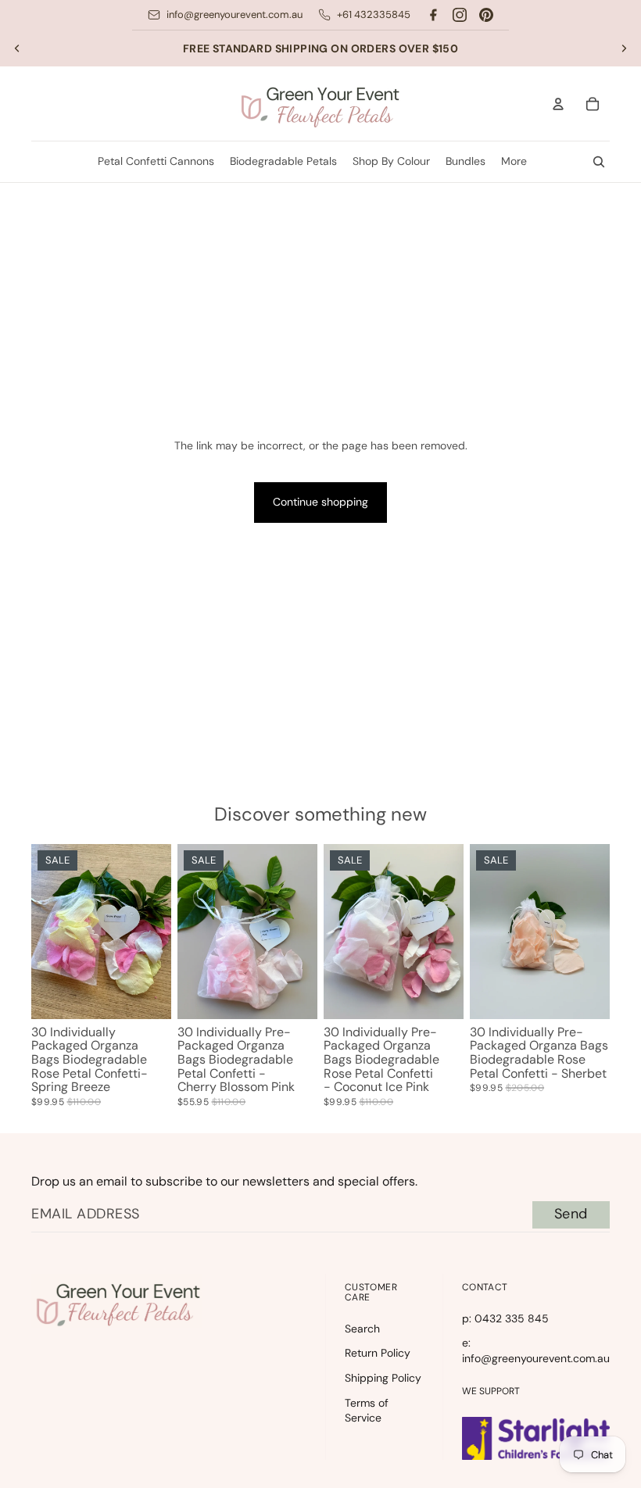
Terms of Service (367, 1410)
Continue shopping (320, 502)
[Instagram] (460, 15)
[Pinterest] (486, 15)
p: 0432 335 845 (505, 1318)
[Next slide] (624, 48)
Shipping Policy (383, 1378)
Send (571, 1213)
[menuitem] (514, 162)
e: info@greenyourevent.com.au (536, 1350)
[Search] (599, 162)
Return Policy (377, 1353)
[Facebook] (433, 15)
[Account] (558, 104)
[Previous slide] (17, 48)
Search (362, 1329)
